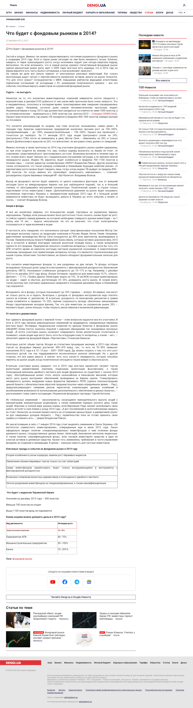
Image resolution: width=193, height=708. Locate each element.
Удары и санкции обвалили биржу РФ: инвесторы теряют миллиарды (116, 616)
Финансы (32, 12)
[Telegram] (76, 582)
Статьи (149, 12)
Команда (51, 690)
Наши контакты (75, 690)
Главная (11, 26)
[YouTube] (52, 582)
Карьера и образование (100, 12)
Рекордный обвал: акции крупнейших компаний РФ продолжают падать (48, 616)
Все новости (163, 80)
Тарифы (122, 12)
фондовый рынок (22, 558)
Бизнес (18, 12)
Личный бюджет (72, 12)
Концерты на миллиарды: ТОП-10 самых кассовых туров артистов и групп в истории (167, 44)
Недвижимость (50, 12)
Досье (169, 12)
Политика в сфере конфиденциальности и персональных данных (114, 690)
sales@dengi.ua (85, 702)
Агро (9, 12)
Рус (181, 12)
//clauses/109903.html (104, 113)
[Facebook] (64, 582)
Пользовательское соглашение (158, 690)
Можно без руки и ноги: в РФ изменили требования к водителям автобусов (169, 58)
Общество (136, 12)
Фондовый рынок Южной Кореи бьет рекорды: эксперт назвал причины (49, 635)
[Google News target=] (89, 582)
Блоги (159, 12)
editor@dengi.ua (71, 697)
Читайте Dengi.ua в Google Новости (71, 597)
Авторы (62, 690)
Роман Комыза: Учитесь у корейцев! (117, 634)
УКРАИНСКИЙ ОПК (15, 19)
